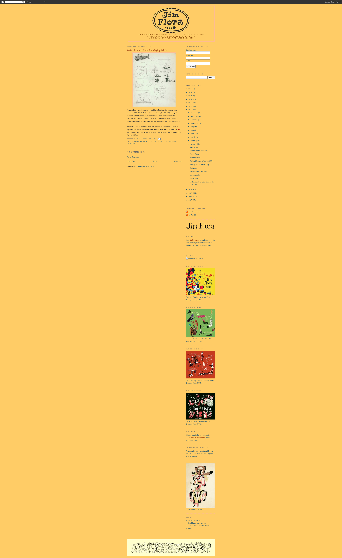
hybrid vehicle (195, 157)
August (193, 126)
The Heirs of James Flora (196, 437)
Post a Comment (133, 157)
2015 (191, 96)
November (195, 116)
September (195, 123)
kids (166, 141)
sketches (131, 143)
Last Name (189, 60)
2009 (191, 193)
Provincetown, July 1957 (199, 150)
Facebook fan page (192, 451)
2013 (191, 102)
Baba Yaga (194, 178)
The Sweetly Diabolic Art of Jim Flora (199, 339)
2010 (191, 189)
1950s (136, 141)
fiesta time (193, 168)
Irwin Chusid (191, 215)
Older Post (178, 161)
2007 (191, 200)
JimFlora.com (194, 240)
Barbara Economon (193, 212)
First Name (189, 55)
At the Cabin (194, 154)
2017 (191, 89)
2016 (191, 92)
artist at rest (194, 147)
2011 (191, 109)
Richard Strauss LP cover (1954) (201, 161)
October (194, 119)
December (194, 112)
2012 (191, 106)
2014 (191, 99)
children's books (155, 141)
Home (154, 161)
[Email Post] (159, 139)
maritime (173, 141)
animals (143, 141)
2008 (191, 196)
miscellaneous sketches (198, 171)
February (194, 140)
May (192, 130)
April (193, 133)
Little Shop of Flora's (202, 245)
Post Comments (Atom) (145, 166)
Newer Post (131, 161)
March (193, 137)
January (194, 144)
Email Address (191, 50)
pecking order (195, 175)
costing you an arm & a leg (199, 164)
